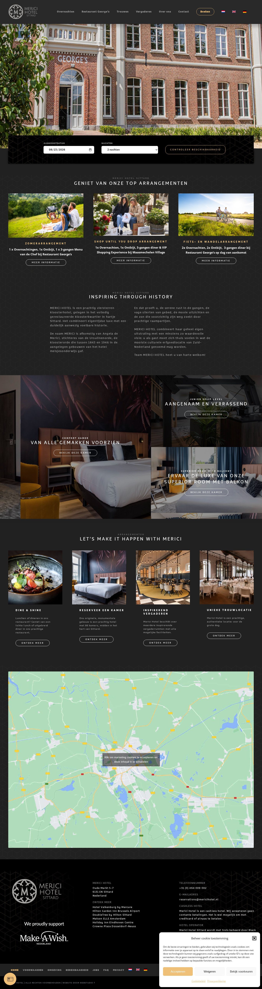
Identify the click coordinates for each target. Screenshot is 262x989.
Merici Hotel (16, 983)
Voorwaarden (33, 970)
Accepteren (178, 971)
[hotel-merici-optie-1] (35, 553)
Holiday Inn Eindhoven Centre (113, 922)
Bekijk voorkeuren (241, 971)
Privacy (118, 970)
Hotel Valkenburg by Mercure (113, 907)
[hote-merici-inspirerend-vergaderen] (163, 553)
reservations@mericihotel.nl (198, 899)
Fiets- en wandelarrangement (216, 242)
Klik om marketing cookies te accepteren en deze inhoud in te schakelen (131, 759)
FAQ (106, 970)
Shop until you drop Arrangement (130, 241)
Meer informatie (131, 260)
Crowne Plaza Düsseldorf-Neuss (114, 926)
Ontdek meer (32, 643)
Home (15, 970)
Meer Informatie (46, 262)
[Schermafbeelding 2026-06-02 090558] (216, 196)
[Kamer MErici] (99, 553)
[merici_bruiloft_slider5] (227, 553)
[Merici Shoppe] (131, 196)
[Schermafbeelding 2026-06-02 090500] (45, 196)
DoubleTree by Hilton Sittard (112, 915)
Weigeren (210, 971)
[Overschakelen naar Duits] (145, 970)
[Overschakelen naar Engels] (138, 970)
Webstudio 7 (87, 983)
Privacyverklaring (216, 981)
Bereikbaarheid (77, 970)
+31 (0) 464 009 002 (193, 888)
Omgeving (55, 970)
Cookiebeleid (198, 981)
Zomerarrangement (46, 243)
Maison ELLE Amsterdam (109, 918)
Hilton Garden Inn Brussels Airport (116, 911)
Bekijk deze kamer (75, 453)
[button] (254, 938)
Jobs (96, 970)
